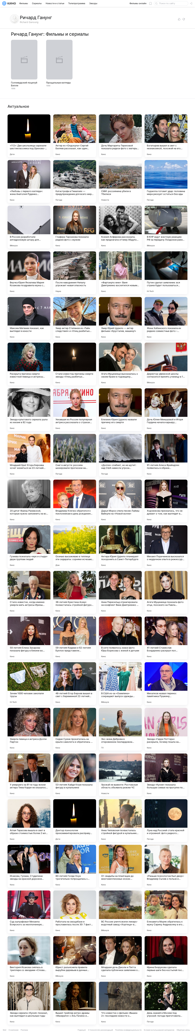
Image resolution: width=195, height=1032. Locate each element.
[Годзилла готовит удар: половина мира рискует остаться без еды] (166, 181)
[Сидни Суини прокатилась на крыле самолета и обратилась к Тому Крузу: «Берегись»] (74, 729)
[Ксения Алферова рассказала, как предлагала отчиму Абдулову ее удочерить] (120, 227)
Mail (4, 1030)
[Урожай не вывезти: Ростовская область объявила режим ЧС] (120, 775)
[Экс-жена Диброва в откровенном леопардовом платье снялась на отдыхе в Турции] (120, 729)
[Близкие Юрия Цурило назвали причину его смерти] (120, 409)
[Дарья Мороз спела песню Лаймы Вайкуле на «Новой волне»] (120, 501)
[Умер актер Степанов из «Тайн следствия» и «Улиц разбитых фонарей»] (74, 318)
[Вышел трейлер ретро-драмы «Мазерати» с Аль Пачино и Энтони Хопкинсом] (74, 1003)
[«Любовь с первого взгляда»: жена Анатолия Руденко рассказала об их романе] (29, 181)
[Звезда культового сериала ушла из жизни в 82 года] (29, 409)
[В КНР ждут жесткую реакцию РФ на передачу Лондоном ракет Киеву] (166, 227)
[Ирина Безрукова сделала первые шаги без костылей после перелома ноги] (166, 957)
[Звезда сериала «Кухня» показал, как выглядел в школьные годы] (29, 1003)
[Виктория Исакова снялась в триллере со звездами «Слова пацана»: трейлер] (29, 957)
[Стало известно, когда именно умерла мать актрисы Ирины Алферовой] (29, 592)
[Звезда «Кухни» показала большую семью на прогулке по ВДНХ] (166, 775)
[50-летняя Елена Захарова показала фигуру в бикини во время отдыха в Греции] (29, 638)
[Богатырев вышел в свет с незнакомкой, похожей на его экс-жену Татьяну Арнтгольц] (166, 135)
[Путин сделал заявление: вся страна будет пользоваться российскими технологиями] (166, 272)
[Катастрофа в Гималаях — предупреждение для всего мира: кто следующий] (74, 181)
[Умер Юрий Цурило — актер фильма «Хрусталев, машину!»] (120, 318)
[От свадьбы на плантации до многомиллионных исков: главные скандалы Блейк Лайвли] (120, 866)
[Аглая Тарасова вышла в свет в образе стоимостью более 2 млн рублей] (29, 820)
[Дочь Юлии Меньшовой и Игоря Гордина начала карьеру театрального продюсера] (166, 409)
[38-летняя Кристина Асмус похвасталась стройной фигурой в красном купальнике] (74, 592)
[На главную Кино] (11, 3)
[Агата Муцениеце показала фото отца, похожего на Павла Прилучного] (166, 592)
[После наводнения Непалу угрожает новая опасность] (74, 272)
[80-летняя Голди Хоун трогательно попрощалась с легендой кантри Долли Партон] (74, 866)
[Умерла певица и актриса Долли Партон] (29, 729)
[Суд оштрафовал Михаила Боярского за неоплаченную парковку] (29, 911)
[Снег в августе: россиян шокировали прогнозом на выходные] (74, 455)
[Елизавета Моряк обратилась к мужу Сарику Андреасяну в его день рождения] (166, 911)
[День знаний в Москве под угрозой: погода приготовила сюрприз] (166, 1003)
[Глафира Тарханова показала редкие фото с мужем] (74, 227)
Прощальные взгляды (58, 82)
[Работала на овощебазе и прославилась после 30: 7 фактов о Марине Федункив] (74, 911)
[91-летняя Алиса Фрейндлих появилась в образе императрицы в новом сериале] (166, 455)
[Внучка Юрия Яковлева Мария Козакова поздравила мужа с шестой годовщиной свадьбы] (29, 272)
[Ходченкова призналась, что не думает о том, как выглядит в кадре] (166, 501)
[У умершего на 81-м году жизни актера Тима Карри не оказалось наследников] (29, 775)
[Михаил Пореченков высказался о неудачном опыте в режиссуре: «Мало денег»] (166, 546)
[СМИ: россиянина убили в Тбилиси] (120, 181)
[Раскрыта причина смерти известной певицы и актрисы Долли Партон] (29, 364)
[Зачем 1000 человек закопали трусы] (29, 683)
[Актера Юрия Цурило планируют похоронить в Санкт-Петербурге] (120, 546)
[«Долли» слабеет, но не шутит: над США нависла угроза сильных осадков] (120, 455)
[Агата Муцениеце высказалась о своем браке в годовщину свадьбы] (120, 364)
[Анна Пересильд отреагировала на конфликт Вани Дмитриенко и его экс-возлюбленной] (120, 592)
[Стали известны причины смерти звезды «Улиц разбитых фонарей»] (74, 364)
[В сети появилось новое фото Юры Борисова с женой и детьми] (120, 638)
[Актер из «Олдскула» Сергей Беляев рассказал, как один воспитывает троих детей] (74, 135)
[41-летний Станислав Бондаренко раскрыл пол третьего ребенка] (166, 638)
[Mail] (4, 3)
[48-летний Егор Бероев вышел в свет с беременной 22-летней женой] (74, 683)
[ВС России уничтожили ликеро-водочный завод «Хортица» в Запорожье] (120, 911)
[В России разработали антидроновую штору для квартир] (29, 227)
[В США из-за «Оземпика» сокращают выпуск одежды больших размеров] (120, 683)
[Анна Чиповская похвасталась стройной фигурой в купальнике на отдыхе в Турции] (120, 820)
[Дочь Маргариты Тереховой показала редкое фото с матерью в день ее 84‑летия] (120, 135)
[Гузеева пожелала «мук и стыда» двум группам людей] (29, 546)
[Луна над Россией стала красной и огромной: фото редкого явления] (166, 820)
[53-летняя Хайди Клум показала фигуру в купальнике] (74, 775)
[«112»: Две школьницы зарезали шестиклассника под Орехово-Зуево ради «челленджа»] (29, 135)
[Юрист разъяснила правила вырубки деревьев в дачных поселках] (74, 957)
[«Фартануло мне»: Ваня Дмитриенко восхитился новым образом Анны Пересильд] (120, 272)
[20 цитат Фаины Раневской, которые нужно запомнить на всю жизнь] (29, 501)
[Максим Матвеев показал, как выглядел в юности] (29, 318)
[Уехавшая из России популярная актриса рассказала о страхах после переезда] (74, 409)
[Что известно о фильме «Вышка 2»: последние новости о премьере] (120, 1003)
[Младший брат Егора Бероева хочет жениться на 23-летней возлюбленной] (29, 455)
